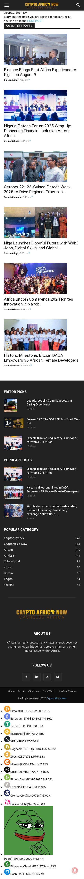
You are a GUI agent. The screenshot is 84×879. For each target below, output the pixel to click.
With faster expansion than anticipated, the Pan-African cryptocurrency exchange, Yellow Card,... (52, 510)
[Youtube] (58, 677)
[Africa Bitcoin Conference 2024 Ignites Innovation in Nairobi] (42, 278)
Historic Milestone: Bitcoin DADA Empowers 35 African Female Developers (41, 358)
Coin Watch (49, 691)
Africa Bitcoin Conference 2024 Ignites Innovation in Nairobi (38, 301)
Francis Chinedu (12, 197)
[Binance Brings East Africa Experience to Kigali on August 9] (42, 49)
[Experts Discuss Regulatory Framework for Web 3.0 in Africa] (13, 443)
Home (11, 691)
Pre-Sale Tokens (67, 691)
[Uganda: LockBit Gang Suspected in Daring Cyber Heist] (10, 405)
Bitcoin (21, 691)
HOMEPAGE (34, 20)
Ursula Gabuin (11, 140)
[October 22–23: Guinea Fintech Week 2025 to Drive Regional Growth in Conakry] (42, 166)
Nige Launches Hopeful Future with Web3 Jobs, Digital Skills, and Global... (41, 245)
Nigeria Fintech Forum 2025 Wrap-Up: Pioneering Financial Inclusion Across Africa (37, 131)
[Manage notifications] (75, 870)
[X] (47, 677)
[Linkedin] (37, 677)
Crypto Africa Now (56, 698)
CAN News (34, 691)
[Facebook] (26, 677)
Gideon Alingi (11, 79)
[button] (6, 5)
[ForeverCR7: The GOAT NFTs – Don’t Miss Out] (13, 422)
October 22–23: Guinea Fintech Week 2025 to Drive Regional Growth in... (37, 189)
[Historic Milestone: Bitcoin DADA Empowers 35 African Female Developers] (42, 335)
